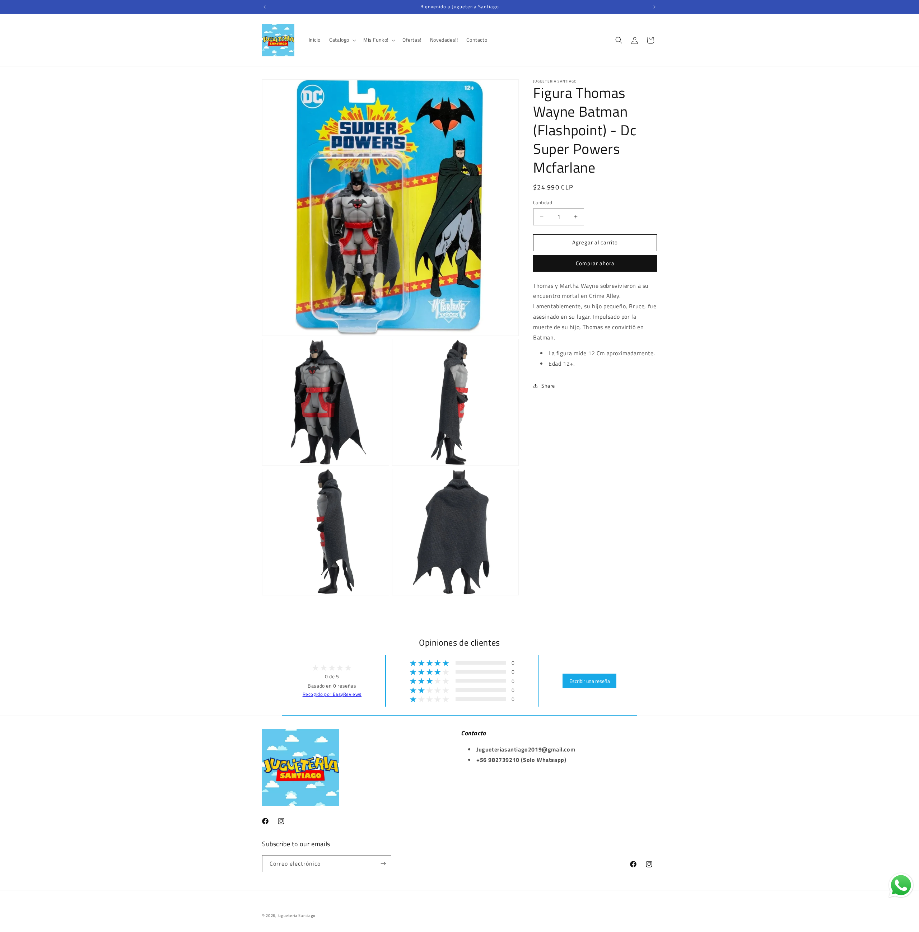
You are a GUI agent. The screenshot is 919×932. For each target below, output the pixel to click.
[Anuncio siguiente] (654, 7)
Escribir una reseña (589, 681)
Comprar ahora (595, 263)
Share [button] (548, 385)
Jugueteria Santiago (296, 915)
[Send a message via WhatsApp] (901, 885)
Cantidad (542, 202)
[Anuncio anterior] (264, 7)
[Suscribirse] (383, 863)
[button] (342, 39)
